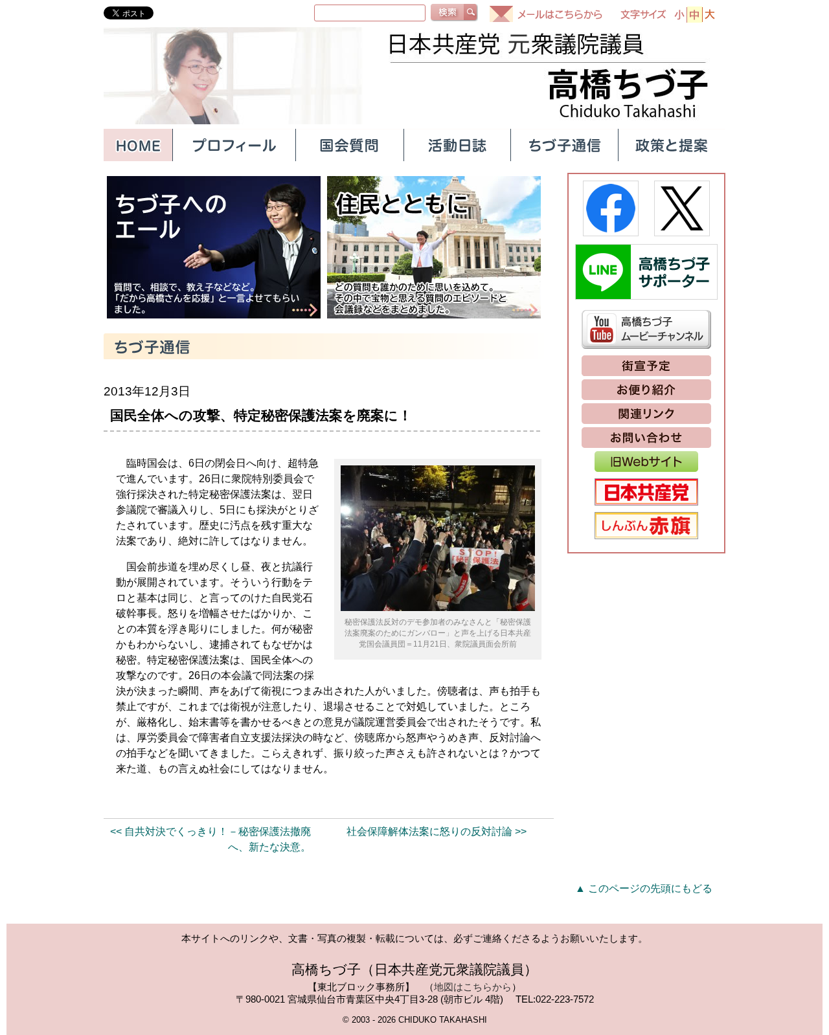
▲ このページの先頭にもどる (643, 888)
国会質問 (349, 145)
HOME (138, 145)
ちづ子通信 (564, 145)
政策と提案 (671, 145)
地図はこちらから (473, 986)
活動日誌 (456, 145)
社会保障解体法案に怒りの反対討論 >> (436, 831)
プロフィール (233, 145)
